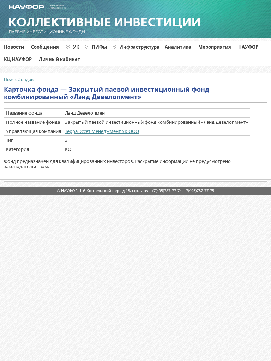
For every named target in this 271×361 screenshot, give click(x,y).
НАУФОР (248, 47)
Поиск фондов (19, 79)
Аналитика (178, 47)
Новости (14, 47)
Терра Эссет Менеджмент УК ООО (102, 131)
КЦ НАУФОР (18, 59)
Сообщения (45, 47)
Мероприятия (214, 47)
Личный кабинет (59, 59)
